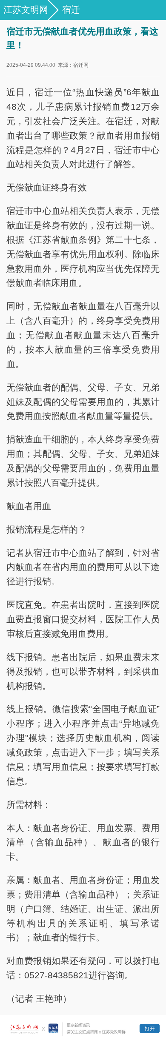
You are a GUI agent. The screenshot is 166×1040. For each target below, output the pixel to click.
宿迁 (71, 9)
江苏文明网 (25, 9)
